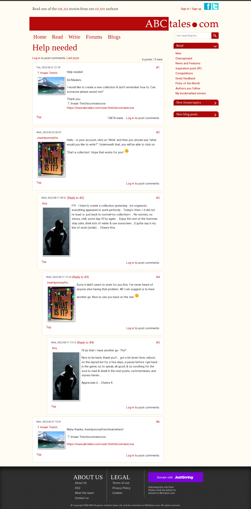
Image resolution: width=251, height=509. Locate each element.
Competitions (184, 73)
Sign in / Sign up (191, 9)
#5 (158, 342)
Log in (36, 58)
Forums (94, 37)
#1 (158, 67)
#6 (158, 422)
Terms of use (120, 483)
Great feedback (185, 78)
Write (74, 37)
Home (39, 37)
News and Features (188, 63)
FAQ (77, 488)
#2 (158, 132)
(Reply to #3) (80, 277)
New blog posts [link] (187, 114)
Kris (44, 203)
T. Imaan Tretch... (48, 73)
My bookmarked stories (191, 93)
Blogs (114, 37)
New (178, 53)
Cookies (117, 493)
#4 (158, 277)
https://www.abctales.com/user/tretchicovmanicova (100, 108)
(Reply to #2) (75, 198)
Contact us (82, 498)
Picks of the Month (188, 83)
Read (57, 37)
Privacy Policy (121, 488)
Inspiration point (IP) (189, 68)
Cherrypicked (184, 58)
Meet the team (84, 493)
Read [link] (179, 45)
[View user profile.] (50, 85)
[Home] (125, 23)
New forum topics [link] (188, 102)
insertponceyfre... (48, 138)
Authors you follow (188, 88)
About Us (81, 483)
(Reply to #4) (85, 342)
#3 (158, 198)
